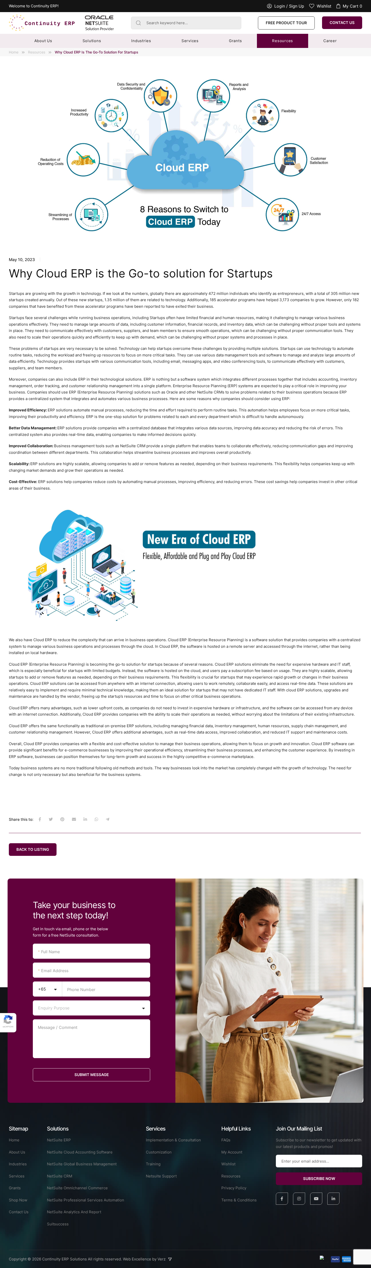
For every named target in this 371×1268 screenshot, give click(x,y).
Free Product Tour (286, 22)
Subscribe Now (319, 1178)
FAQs (225, 1140)
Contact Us (342, 22)
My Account (231, 1152)
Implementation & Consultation (173, 1140)
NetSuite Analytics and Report (74, 1211)
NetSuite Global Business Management (82, 1164)
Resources (282, 40)
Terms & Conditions (239, 1200)
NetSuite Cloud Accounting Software (80, 1152)
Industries (141, 40)
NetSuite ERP (59, 1140)
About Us (43, 40)
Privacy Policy (233, 1188)
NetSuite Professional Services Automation (85, 1200)
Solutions (92, 40)
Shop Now (18, 1200)
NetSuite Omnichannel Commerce (77, 1188)
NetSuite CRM (59, 1176)
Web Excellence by (144, 1259)
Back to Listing (32, 849)
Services (190, 40)
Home (13, 52)
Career (330, 40)
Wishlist (228, 1164)
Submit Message (91, 1074)
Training (153, 1164)
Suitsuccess (58, 1224)
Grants (235, 40)
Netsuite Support (161, 1176)
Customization (159, 1152)
